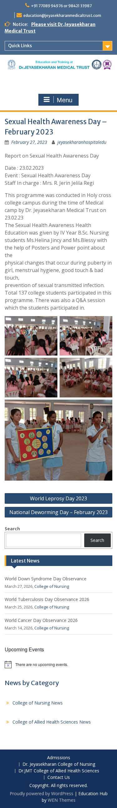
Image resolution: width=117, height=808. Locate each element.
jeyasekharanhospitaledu (81, 142)
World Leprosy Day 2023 (58, 498)
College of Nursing (51, 586)
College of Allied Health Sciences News (51, 722)
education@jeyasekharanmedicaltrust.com (62, 15)
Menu (64, 100)
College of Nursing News (37, 703)
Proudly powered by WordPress (41, 793)
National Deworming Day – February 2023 (58, 512)
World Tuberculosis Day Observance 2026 (47, 599)
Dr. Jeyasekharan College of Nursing (58, 764)
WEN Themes (62, 800)
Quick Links (20, 45)
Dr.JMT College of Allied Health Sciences (58, 771)
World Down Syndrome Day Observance (45, 579)
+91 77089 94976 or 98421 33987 (61, 5)
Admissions (58, 758)
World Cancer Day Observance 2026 (41, 620)
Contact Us (58, 777)
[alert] (58, 664)
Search (12, 529)
